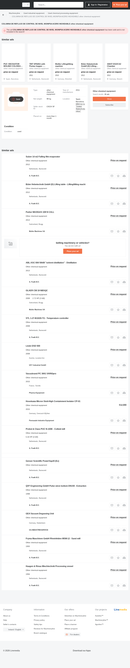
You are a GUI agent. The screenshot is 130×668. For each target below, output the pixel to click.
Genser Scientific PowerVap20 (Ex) (42, 461)
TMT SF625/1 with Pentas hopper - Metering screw (37, 65)
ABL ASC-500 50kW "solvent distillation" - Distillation (51, 263)
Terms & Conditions (41, 616)
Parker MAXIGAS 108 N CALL (40, 212)
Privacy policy (39, 620)
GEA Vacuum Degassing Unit (40, 514)
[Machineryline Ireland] (11, 5)
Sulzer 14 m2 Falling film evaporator (43, 157)
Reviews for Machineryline (44, 629)
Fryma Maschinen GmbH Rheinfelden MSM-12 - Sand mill (53, 538)
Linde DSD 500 (33, 346)
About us (6, 616)
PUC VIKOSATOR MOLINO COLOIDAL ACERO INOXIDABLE (13, 65)
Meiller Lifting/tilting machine (64, 65)
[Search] (36, 4)
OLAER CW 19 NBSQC (37, 290)
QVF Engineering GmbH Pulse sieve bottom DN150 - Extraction (56, 486)
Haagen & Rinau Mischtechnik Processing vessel (49, 566)
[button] (118, 176)
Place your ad (73, 251)
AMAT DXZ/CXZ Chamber (114, 65)
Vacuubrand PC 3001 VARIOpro (41, 374)
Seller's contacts (9, 624)
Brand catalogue (40, 633)
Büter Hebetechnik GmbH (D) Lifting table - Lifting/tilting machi (89, 65)
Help (5, 620)
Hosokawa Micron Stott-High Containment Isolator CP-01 (53, 401)
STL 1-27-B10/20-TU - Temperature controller (47, 318)
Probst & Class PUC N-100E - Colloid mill (45, 429)
